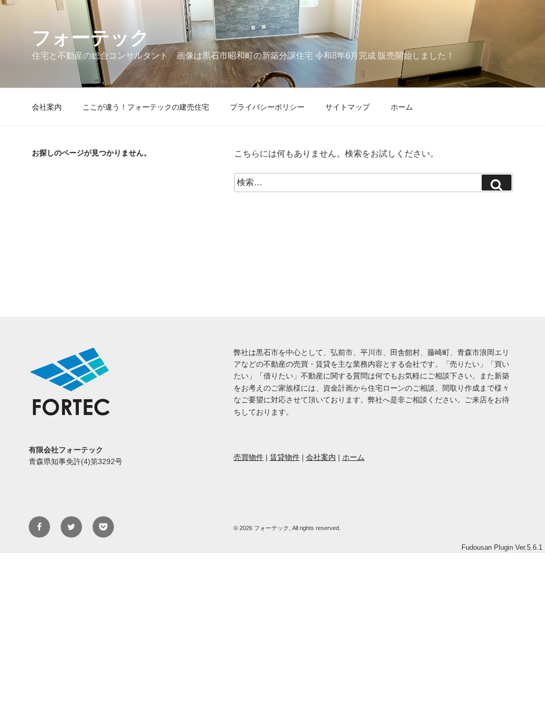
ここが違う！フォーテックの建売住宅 (145, 107)
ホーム (402, 107)
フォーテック (91, 37)
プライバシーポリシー (267, 107)
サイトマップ (347, 107)
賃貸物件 (285, 457)
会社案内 (47, 107)
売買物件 (248, 457)
